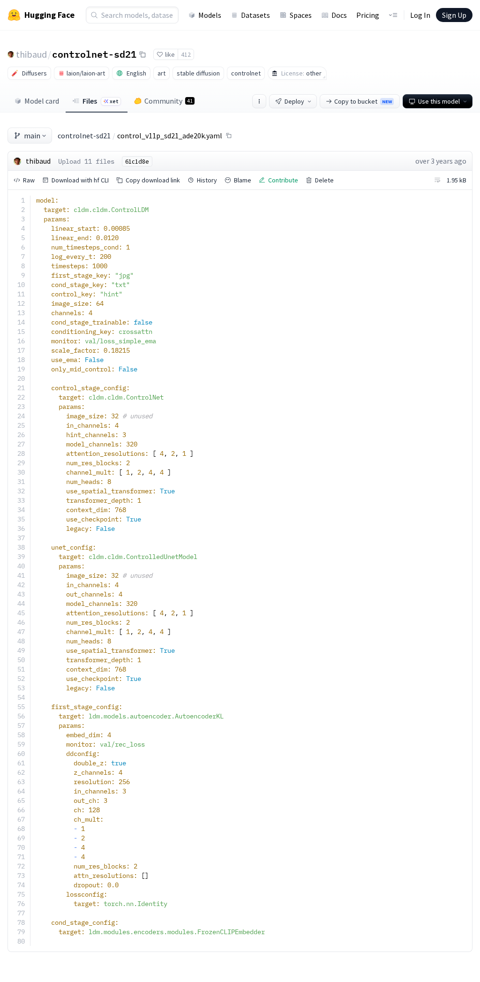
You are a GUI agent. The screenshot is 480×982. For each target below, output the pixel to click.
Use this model (439, 101)
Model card (41, 101)
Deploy (294, 101)
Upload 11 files (86, 161)
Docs (339, 15)
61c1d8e (137, 161)
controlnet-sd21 (94, 53)
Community (168, 101)
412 (186, 54)
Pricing (367, 15)
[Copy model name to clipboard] (142, 54)
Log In (420, 15)
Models (209, 15)
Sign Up (454, 15)
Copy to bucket (363, 101)
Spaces (301, 15)
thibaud (31, 54)
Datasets (255, 15)
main (32, 135)
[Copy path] (229, 135)
